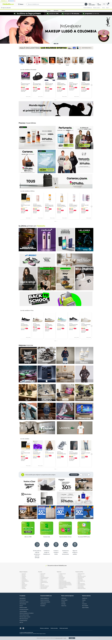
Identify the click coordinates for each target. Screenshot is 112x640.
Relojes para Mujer (81, 583)
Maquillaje (61, 576)
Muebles (23, 587)
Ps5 (41, 583)
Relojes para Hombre (82, 588)
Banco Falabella (85, 605)
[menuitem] (96, 8)
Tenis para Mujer (44, 588)
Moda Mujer (24, 585)
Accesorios (24, 573)
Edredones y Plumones (45, 585)
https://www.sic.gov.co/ (24, 618)
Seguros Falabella (85, 607)
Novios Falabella (64, 600)
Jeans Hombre (61, 578)
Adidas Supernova (81, 573)
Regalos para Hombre (63, 587)
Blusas (42, 579)
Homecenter (84, 603)
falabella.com (84, 598)
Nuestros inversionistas (44, 600)
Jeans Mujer (61, 579)
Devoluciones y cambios (24, 601)
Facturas (21, 605)
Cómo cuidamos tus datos (24, 614)
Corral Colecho (80, 585)
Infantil (23, 582)
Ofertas (48, 10)
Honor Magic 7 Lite (81, 580)
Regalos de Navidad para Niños (64, 582)
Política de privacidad (64, 628)
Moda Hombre (24, 584)
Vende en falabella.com (44, 598)
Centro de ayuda (23, 600)
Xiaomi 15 (42, 576)
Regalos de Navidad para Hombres (65, 584)
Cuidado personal (62, 573)
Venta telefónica (22, 598)
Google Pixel (80, 578)
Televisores (24, 576)
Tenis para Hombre (44, 587)
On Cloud (79, 574)
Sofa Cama (42, 584)
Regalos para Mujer (62, 585)
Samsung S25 (43, 573)
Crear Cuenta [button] (85, 474)
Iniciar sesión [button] (74, 474)
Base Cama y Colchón (82, 576)
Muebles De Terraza (44, 582)
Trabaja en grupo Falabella (45, 601)
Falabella (84, 600)
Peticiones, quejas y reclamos (25, 616)
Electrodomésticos (25, 580)
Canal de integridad (23, 611)
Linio (83, 601)
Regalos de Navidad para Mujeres (65, 583)
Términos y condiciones (44, 628)
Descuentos (61, 588)
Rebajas (63, 10)
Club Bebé (63, 601)
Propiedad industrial (23, 620)
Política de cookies (54, 628)
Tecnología (24, 588)
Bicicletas (23, 574)
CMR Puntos (63, 598)
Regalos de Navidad (62, 580)
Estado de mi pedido (23, 607)
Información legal (23, 603)
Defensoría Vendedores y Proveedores (26, 613)
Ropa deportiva (62, 577)
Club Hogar (63, 603)
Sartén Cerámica (81, 587)
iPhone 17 (42, 574)
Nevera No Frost (81, 577)
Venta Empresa (43, 603)
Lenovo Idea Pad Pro (81, 584)
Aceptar (71, 638)
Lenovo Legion (80, 579)
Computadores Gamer (45, 577)
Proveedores (42, 605)
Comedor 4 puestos (44, 578)
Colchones (24, 578)
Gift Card (21, 622)
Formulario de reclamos (24, 609)
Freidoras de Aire (44, 580)
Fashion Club (63, 605)
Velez (79, 582)
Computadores (24, 579)
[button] (57, 4)
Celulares (23, 577)
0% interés (56, 10)
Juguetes (23, 583)
